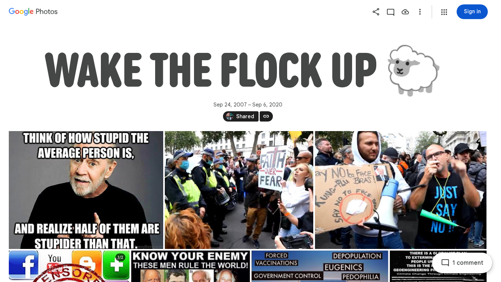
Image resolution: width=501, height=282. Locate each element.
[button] (444, 12)
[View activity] (390, 11)
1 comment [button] (468, 263)
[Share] (376, 11)
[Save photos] (405, 11)
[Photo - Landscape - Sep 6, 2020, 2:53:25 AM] (239, 190)
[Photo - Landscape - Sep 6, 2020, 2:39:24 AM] (401, 190)
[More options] (420, 11)
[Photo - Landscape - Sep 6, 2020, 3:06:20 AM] (86, 190)
